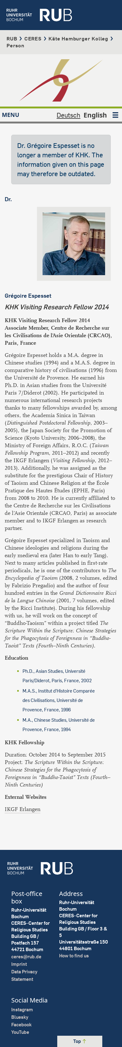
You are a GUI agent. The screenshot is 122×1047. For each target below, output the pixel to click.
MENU (10, 114)
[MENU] (115, 115)
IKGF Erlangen (22, 809)
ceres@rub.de (26, 957)
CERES (33, 38)
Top (77, 1041)
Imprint (19, 964)
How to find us (74, 956)
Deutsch (68, 115)
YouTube (20, 1032)
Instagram (22, 1010)
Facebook (21, 1025)
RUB (12, 38)
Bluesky (19, 1017)
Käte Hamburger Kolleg (78, 38)
